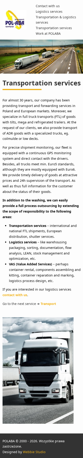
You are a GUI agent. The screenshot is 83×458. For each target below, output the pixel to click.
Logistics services (49, 11)
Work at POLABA (48, 33)
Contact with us (48, 6)
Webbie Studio (34, 452)
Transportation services (54, 28)
